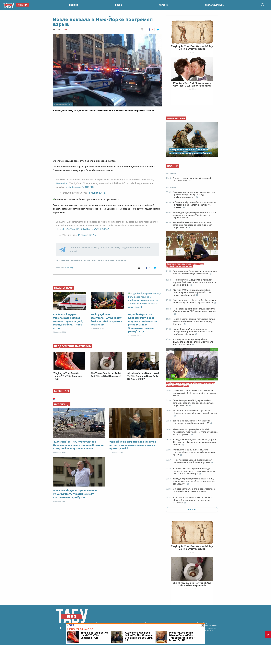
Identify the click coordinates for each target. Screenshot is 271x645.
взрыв (66, 260)
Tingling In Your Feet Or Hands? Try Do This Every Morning (192, 547)
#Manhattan (62, 183)
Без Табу (69, 268)
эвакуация (98, 260)
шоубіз (118, 5)
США (87, 260)
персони (164, 5)
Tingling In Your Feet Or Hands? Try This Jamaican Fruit (67, 376)
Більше (192, 510)
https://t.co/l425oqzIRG (67, 229)
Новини (110, 260)
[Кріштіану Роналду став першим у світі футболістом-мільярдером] (192, 246)
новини (73, 5)
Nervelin (192, 552)
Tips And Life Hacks (191, 589)
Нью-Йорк (77, 260)
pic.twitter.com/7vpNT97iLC (80, 187)
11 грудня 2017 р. (97, 192)
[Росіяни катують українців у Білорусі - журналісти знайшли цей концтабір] (192, 365)
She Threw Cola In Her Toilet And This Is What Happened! (192, 584)
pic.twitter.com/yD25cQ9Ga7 (94, 229)
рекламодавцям (214, 5)
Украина (122, 260)
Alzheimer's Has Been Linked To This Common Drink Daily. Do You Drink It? (143, 376)
